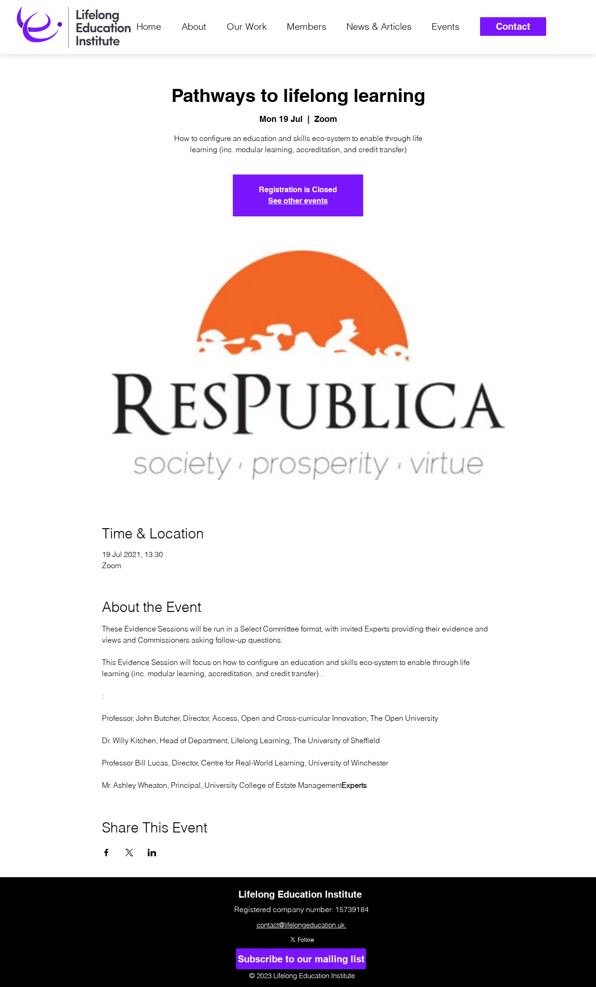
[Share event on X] (129, 852)
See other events (298, 200)
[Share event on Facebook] (106, 852)
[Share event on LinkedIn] (152, 852)
